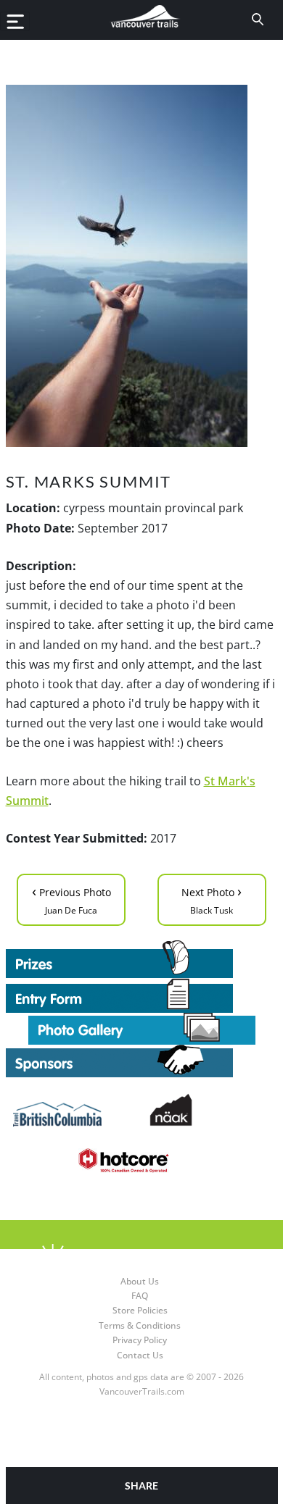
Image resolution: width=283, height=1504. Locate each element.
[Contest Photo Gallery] (141, 1027)
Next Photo (211, 898)
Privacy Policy (139, 1340)
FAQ (139, 1296)
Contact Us (140, 1355)
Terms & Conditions (140, 1325)
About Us (139, 1281)
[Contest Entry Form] (142, 995)
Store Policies (140, 1310)
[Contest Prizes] (142, 959)
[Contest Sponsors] (142, 1061)
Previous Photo (71, 898)
